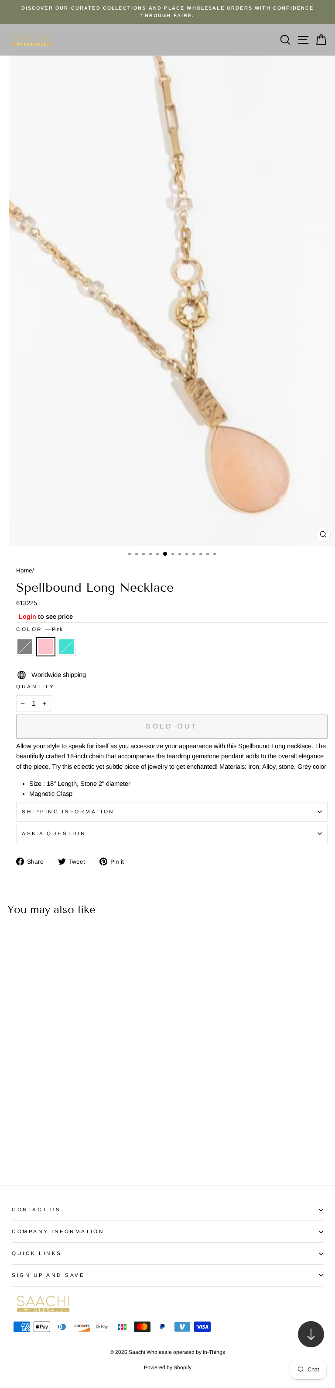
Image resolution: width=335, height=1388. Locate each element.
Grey (25, 647)
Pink (46, 647)
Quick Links (37, 1253)
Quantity (35, 686)
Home (24, 570)
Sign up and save (48, 1275)
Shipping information (68, 811)
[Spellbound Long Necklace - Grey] (14, 1154)
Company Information (58, 1231)
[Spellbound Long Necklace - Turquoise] (34, 1154)
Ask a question (54, 833)
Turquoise (66, 647)
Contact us (36, 1209)
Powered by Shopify (167, 1367)
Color (39, 629)
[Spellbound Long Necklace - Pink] (24, 1154)
